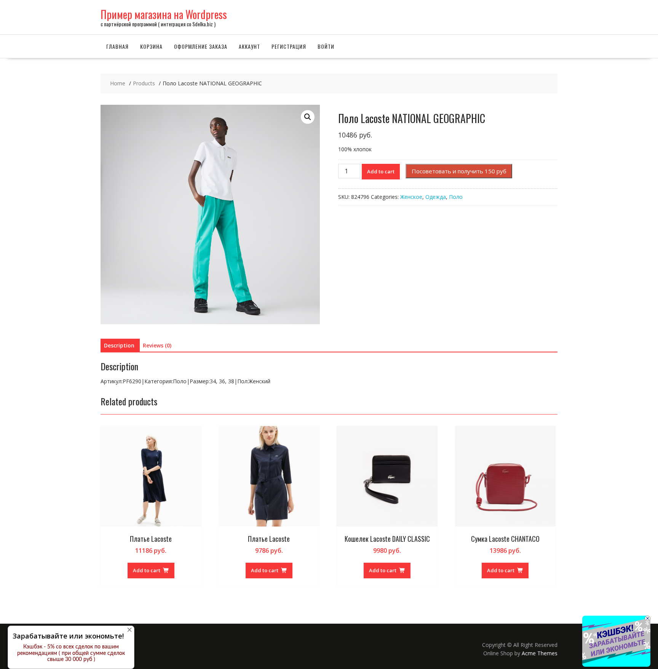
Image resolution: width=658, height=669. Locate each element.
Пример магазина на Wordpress (164, 14)
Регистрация (289, 46)
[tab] (119, 345)
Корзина (151, 46)
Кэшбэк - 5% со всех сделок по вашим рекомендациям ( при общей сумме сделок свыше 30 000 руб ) (71, 653)
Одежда (435, 196)
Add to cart (380, 171)
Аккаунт (249, 46)
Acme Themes (539, 653)
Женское (411, 196)
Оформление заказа (200, 46)
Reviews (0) (157, 345)
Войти (326, 46)
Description (119, 345)
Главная (117, 46)
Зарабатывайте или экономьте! (68, 635)
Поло (456, 196)
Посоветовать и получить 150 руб (459, 171)
